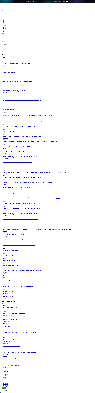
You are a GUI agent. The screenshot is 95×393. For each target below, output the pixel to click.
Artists (2, 32)
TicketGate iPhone (5, 390)
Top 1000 (3, 33)
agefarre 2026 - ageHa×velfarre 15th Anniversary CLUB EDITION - (20, 352)
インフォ (3, 38)
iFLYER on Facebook (5, 384)
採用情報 (6, 381)
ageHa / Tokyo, (5, 354)
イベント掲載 (5, 26)
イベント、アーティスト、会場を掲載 (10, 376)
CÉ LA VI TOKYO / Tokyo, (7, 315)
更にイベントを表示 (4, 303)
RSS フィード (5, 386)
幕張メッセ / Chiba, (6, 367)
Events (2, 19)
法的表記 (6, 380)
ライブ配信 (4, 20)
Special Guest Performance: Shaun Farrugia (14, 313)
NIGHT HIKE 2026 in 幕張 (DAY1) (12, 359)
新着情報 (67, 1)
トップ (3, 37)
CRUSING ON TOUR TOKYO (11, 307)
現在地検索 (4, 25)
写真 (2, 10)
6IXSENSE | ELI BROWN (10, 319)
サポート (6, 379)
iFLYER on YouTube (5, 385)
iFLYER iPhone (5, 389)
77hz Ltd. (10, 371)
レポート (4, 31)
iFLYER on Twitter (5, 383)
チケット (4, 21)
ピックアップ (5, 22)
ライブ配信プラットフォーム (7, 24)
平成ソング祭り (7, 326)
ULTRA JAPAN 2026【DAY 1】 (11, 339)
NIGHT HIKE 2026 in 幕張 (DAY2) (12, 365)
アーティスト (6, 374)
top (0, 392)
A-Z (3, 27)
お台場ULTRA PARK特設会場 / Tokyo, (9, 341)
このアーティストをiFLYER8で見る (59, 1)
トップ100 (4, 28)
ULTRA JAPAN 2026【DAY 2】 (11, 346)
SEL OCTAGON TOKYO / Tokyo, (8, 321)
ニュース (6, 375)
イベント (3, 39)
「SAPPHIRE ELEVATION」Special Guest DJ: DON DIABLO (19, 332)
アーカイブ (4, 30)
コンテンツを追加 (4, 112)
